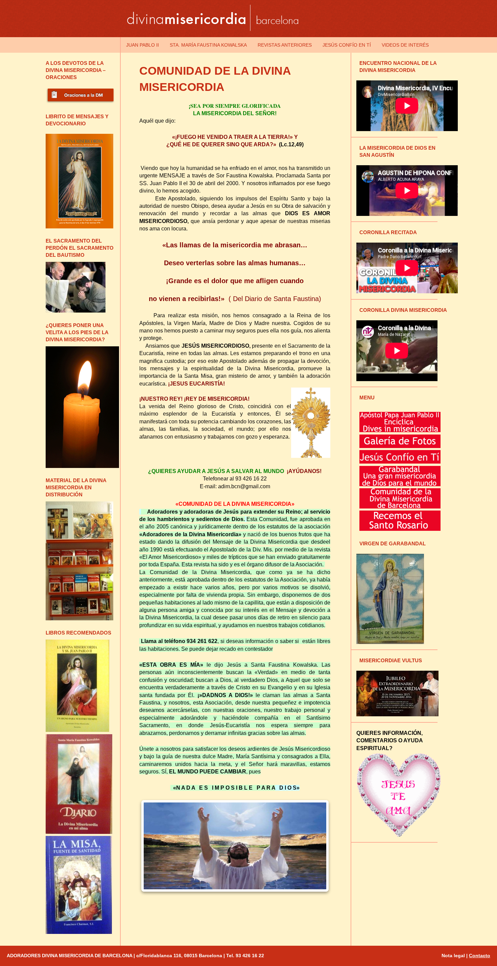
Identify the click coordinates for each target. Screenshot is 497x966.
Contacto (479, 955)
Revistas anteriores (285, 45)
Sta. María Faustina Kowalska (208, 45)
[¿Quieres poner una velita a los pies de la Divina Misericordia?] (82, 466)
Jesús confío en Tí (347, 45)
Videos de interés (405, 45)
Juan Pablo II (142, 45)
